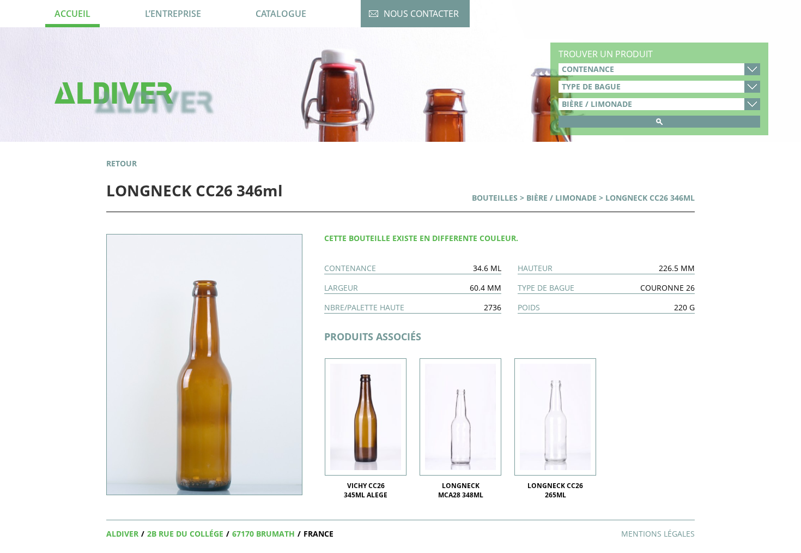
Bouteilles (495, 198)
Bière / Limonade (561, 198)
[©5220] (204, 363)
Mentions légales (658, 533)
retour (121, 163)
